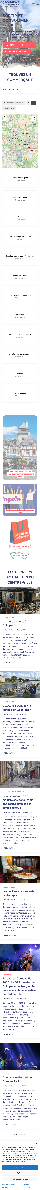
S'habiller (20, 315)
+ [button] (4, 116)
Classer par (8, 108)
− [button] (4, 119)
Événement (7, 974)
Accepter (20, 1167)
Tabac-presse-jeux (20, 178)
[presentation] (20, 600)
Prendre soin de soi (20, 276)
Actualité (6, 792)
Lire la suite (9, 663)
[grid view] (28, 103)
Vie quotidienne (9, 617)
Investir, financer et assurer (20, 354)
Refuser (20, 1173)
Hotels (20, 374)
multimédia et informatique (20, 295)
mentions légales (20, 1134)
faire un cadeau (20, 393)
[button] (37, 1143)
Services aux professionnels (20, 236)
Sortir (20, 217)
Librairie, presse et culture (20, 334)
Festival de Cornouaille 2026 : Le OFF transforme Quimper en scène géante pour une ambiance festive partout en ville (19, 986)
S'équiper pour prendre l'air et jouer (20, 256)
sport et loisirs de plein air (20, 197)
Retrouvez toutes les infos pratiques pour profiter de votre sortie (21, 474)
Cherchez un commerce (14, 103)
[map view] (33, 103)
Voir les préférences (20, 1179)
